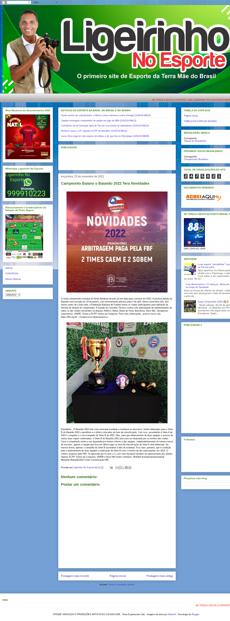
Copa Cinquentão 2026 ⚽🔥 (213, 301)
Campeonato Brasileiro (196, 159)
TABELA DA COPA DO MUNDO (200, 121)
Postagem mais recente (75, 576)
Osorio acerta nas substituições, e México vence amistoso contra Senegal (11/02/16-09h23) (106, 115)
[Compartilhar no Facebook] (126, 467)
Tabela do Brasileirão (195, 141)
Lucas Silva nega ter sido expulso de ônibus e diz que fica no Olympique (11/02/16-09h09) (105, 136)
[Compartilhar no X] (123, 467)
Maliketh (172, 614)
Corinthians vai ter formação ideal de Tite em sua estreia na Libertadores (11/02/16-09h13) (105, 125)
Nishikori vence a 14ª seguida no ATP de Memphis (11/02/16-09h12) (94, 131)
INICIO (9, 268)
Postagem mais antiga (159, 576)
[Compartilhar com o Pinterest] (130, 467)
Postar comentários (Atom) (121, 584)
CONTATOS (11, 273)
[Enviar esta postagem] (110, 467)
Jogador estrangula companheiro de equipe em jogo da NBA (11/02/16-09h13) (98, 120)
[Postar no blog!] (120, 467)
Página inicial (118, 576)
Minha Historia (13, 279)
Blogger (195, 614)
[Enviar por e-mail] (117, 467)
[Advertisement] (111, 159)
